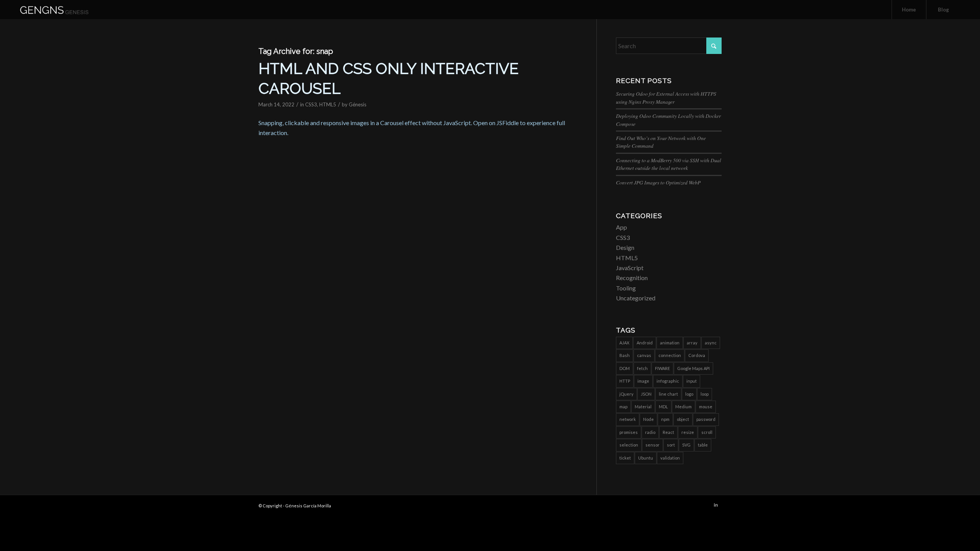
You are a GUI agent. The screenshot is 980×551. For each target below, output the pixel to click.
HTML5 (327, 104)
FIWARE (662, 368)
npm (665, 419)
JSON (646, 393)
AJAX (624, 342)
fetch (642, 368)
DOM (624, 368)
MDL (663, 406)
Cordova (696, 355)
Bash (624, 355)
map (623, 406)
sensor (652, 444)
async (711, 342)
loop (705, 393)
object (683, 419)
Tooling (626, 288)
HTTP (624, 380)
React (668, 432)
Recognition (632, 277)
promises (628, 432)
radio (650, 432)
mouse (705, 406)
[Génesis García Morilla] (63, 9)
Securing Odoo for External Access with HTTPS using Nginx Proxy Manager (666, 97)
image (643, 380)
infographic (668, 380)
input (691, 380)
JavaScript (630, 267)
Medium (683, 406)
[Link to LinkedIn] (716, 504)
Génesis (357, 104)
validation (670, 457)
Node (648, 419)
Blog (943, 10)
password (705, 419)
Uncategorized (635, 298)
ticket (625, 457)
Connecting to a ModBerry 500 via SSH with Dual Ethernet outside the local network (668, 163)
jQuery (626, 393)
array (692, 342)
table (703, 444)
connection (669, 355)
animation (669, 342)
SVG (686, 444)
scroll (706, 432)
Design (625, 247)
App (621, 227)
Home (909, 10)
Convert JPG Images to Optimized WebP (658, 182)
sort (671, 444)
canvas (644, 355)
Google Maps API (693, 368)
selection (628, 444)
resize (687, 432)
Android (645, 342)
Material (643, 406)
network (627, 419)
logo (689, 393)
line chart (668, 393)
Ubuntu (645, 457)
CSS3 (311, 104)
